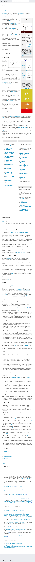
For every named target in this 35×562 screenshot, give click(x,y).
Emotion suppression (24, 164)
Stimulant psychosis (11, 285)
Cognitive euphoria (23, 157)
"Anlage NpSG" (8, 526)
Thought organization (24, 174)
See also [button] (6, 448)
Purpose (23, 32)
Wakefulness (22, 177)
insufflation (10, 34)
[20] (27, 435)
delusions (27, 289)
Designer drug (5, 453)
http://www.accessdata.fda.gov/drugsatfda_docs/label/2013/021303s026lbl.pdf (16, 498)
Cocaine (26, 94)
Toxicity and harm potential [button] (10, 229)
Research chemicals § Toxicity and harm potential (19, 232)
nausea (11, 116)
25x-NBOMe (27, 104)
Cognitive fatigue (23, 202)
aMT (27, 110)
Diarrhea (12, 156)
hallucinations (22, 289)
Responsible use (6, 451)
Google (18, 307)
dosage (30, 80)
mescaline (14, 377)
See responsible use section (27, 54)
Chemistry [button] (6, 57)
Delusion (22, 160)
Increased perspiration (9, 164)
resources (28, 82)
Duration (26, 70)
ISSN (16, 486)
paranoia (18, 289)
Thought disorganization (24, 176)
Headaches (7, 161)
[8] (28, 343)
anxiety (22, 116)
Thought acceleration (24, 173)
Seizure (6, 171)
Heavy (23, 69)
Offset (23, 79)
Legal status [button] (7, 402)
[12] (15, 418)
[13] (31, 420)
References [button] (6, 473)
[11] (26, 415)
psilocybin (18, 377)
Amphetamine (29, 46)
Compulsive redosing (24, 158)
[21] (19, 438)
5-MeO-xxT (27, 107)
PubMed (27, 307)
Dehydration (7, 157)
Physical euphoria (8, 148)
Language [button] (3, 8)
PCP (27, 103)
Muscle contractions (9, 167)
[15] (11, 424)
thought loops (27, 345)
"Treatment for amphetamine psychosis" (13, 493)
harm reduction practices (14, 48)
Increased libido (23, 166)
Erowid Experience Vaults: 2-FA (8, 226)
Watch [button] (30, 8)
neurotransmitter (21, 198)
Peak (23, 77)
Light (23, 63)
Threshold (23, 62)
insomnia (28, 152)
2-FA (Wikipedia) (6, 469)
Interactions (27, 88)
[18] (6, 433)
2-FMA (19, 77)
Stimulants (5, 454)
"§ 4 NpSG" (7, 532)
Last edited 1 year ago (8, 555)
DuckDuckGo (23, 307)
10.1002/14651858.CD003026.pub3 (14, 494)
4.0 (5, 491)
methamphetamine (27, 290)
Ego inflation (22, 162)
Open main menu (1, 1)
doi (4, 486)
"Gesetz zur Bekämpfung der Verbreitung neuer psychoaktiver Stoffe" (16, 529)
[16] (12, 427)
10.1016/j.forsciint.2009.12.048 (10, 486)
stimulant (23, 12)
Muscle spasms (8, 169)
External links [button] (7, 466)
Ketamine (27, 98)
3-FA (4, 461)
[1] (9, 20)
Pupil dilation (7, 149)
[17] (4, 430)
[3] (11, 250)
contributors (10, 130)
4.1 (6, 491)
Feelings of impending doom (25, 206)
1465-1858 (24, 494)
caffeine (24, 148)
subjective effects (5, 29)
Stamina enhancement (9, 152)
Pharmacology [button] (7, 87)
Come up (23, 75)
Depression (22, 205)
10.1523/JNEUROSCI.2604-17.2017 (11, 510)
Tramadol (27, 109)
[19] (7, 433)
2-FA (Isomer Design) (7, 470)
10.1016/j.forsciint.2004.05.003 (25, 478)
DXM (27, 102)
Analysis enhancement (24, 153)
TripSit (18, 310)
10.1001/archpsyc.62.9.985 (23, 516)
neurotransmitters (10, 100)
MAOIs (27, 112)
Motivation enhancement (24, 170)
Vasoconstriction (8, 180)
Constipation (7, 156)
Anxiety (21, 154)
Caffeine (26, 97)
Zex (13, 555)
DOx (27, 108)
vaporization (15, 34)
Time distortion (23, 178)
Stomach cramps (8, 172)
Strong (23, 67)
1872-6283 (20, 486)
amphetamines (13, 91)
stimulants (18, 25)
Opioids (26, 93)
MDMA (12, 273)
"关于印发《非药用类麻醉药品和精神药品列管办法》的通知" (15, 522)
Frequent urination (8, 160)
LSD (11, 377)
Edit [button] (32, 8)
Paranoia (22, 172)
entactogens (6, 27)
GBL (27, 92)
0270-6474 (21, 510)
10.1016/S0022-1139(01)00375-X (21, 489)
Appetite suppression (9, 153)
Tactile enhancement (9, 185)
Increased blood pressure (10, 165)
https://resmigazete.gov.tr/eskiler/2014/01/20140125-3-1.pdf (14, 543)
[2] (10, 20)
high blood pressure (16, 116)
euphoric (15, 23)
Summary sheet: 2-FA (6, 10)
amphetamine (4, 13)
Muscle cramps (8, 168)
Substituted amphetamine (7, 456)
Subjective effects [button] (8, 112)
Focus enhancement (24, 165)
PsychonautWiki (5, 130)
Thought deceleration (24, 210)
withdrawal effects (14, 262)
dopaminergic (13, 270)
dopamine (26, 14)
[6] (26, 295)
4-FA (13, 95)
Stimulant (29, 44)
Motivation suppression (24, 209)
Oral (23, 55)
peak (19, 196)
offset (3, 117)
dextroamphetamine (5, 120)
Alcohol (26, 89)
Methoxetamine (27, 99)
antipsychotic (4, 294)
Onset (23, 73)
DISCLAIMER (24, 80)
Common (23, 65)
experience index (9, 224)
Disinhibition (22, 161)
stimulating (11, 23)
